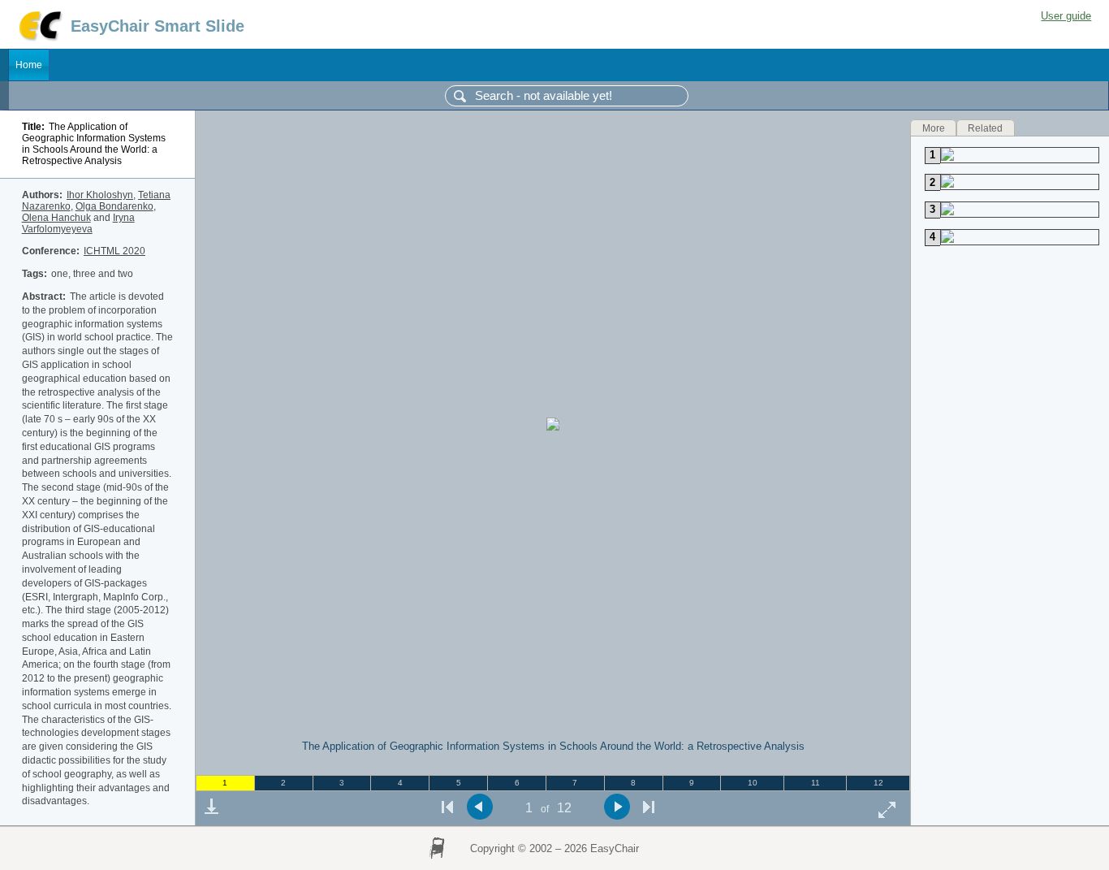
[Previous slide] (479, 807)
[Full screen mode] (887, 809)
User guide (1066, 16)
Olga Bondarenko (114, 206)
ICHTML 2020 (114, 251)
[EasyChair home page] (39, 38)
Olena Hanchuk (56, 217)
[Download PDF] (211, 806)
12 (878, 782)
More (933, 127)
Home (28, 65)
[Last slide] (648, 807)
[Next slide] (616, 807)
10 (752, 782)
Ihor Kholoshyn (100, 195)
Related (985, 127)
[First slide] (447, 807)
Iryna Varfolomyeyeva (78, 223)
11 (815, 782)
